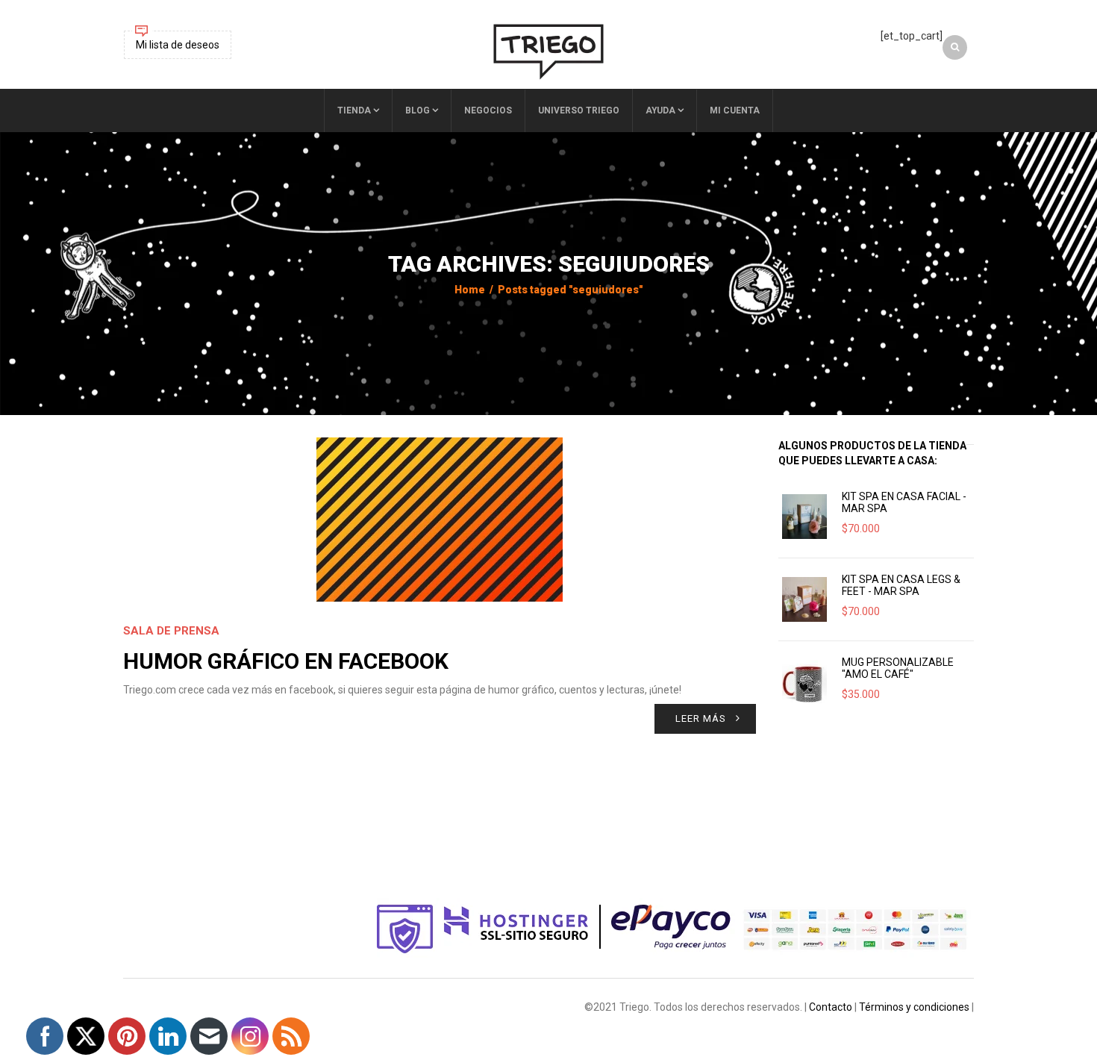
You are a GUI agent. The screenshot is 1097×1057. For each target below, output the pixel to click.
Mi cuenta (735, 110)
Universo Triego (578, 110)
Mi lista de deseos (177, 45)
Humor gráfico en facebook (286, 661)
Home (469, 290)
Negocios (488, 110)
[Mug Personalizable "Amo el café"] (804, 682)
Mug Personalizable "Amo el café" (898, 668)
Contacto (830, 1007)
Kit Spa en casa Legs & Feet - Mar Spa (901, 585)
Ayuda (660, 110)
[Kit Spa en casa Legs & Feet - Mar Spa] (804, 599)
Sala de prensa (171, 630)
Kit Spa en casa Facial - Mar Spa (904, 502)
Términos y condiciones (914, 1007)
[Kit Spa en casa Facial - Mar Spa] (804, 516)
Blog (417, 110)
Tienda (354, 110)
